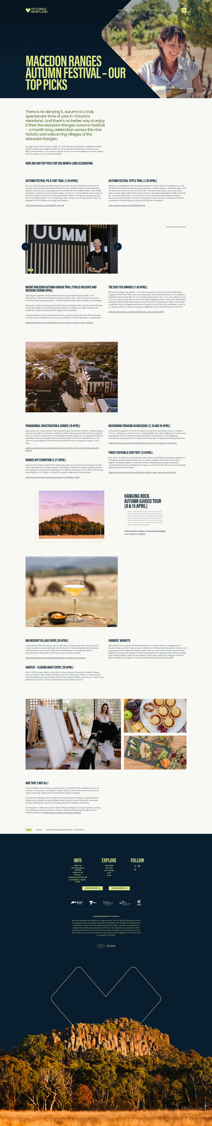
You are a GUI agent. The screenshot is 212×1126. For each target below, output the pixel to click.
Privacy (77, 875)
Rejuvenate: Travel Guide (78, 881)
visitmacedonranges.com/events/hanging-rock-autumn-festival (145, 533)
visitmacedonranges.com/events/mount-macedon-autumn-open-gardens (59, 322)
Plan (109, 876)
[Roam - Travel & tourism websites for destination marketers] (111, 946)
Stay (109, 873)
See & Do (109, 868)
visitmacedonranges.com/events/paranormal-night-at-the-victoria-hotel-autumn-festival (62, 449)
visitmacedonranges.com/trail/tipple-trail (126, 205)
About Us (78, 866)
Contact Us (78, 873)
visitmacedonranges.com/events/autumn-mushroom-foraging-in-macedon (142, 443)
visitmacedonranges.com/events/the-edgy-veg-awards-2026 (136, 312)
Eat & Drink (109, 871)
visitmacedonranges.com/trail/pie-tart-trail (45, 205)
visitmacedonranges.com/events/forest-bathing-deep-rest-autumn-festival (142, 472)
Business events (118, 888)
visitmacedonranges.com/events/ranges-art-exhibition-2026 (53, 477)
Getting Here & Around (77, 869)
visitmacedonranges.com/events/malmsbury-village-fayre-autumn (56, 658)
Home (28, 830)
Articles (39, 830)
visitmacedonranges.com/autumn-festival (62, 812)
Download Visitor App (77, 877)
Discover (109, 866)
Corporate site (91, 888)
